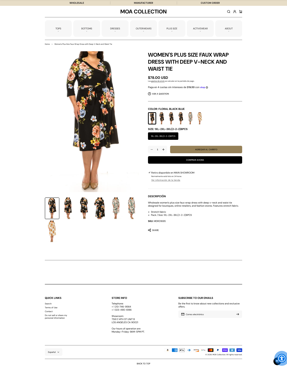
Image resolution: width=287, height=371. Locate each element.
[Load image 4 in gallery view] (100, 208)
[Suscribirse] (238, 314)
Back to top (143, 363)
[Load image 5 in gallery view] (116, 208)
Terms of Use (51, 307)
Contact (49, 311)
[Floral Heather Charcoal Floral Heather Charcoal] (171, 118)
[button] (58, 28)
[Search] (229, 12)
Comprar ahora (195, 160)
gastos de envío (158, 81)
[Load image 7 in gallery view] (52, 231)
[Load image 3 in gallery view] (84, 208)
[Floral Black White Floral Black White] (162, 118)
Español (52, 352)
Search (48, 303)
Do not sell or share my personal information (56, 316)
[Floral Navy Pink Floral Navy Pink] (181, 118)
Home (47, 44)
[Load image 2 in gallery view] (68, 208)
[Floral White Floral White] (200, 118)
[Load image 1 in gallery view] (52, 208)
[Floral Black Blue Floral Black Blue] (152, 118)
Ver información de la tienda (165, 180)
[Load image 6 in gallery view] (132, 208)
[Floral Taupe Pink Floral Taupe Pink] (190, 118)
